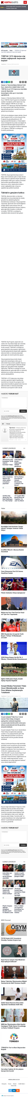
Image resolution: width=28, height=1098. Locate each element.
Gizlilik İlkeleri (21, 1084)
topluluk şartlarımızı (13, 415)
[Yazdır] (12, 82)
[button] (20, 82)
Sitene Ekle (13, 1085)
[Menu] (25, 2)
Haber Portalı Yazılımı (9, 1095)
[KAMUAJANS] (9, 2)
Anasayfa (5, 50)
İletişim (15, 1084)
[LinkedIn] (7, 82)
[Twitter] (4, 82)
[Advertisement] (14, 25)
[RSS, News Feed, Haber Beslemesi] (18, 1090)
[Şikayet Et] (25, 440)
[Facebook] (2, 82)
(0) (16, 439)
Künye (9, 1084)
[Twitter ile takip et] (10, 1090)
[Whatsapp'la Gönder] (9, 82)
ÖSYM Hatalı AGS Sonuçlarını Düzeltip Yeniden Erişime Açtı (16, 7)
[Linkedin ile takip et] (14, 1090)
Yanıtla (12, 439)
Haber (11, 50)
